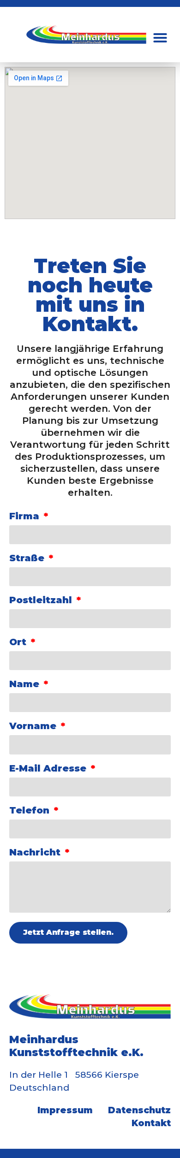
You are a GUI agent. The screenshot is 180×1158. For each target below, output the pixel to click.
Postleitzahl (42, 600)
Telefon (30, 811)
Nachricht (36, 853)
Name (25, 684)
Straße (28, 558)
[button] (160, 38)
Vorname (34, 726)
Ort (19, 642)
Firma (25, 516)
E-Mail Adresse (49, 769)
